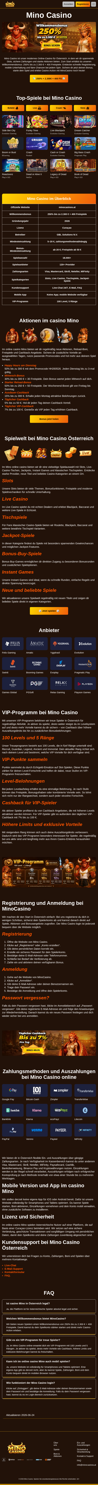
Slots (82, 108)
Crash (59, 108)
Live (35, 108)
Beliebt (11, 108)
